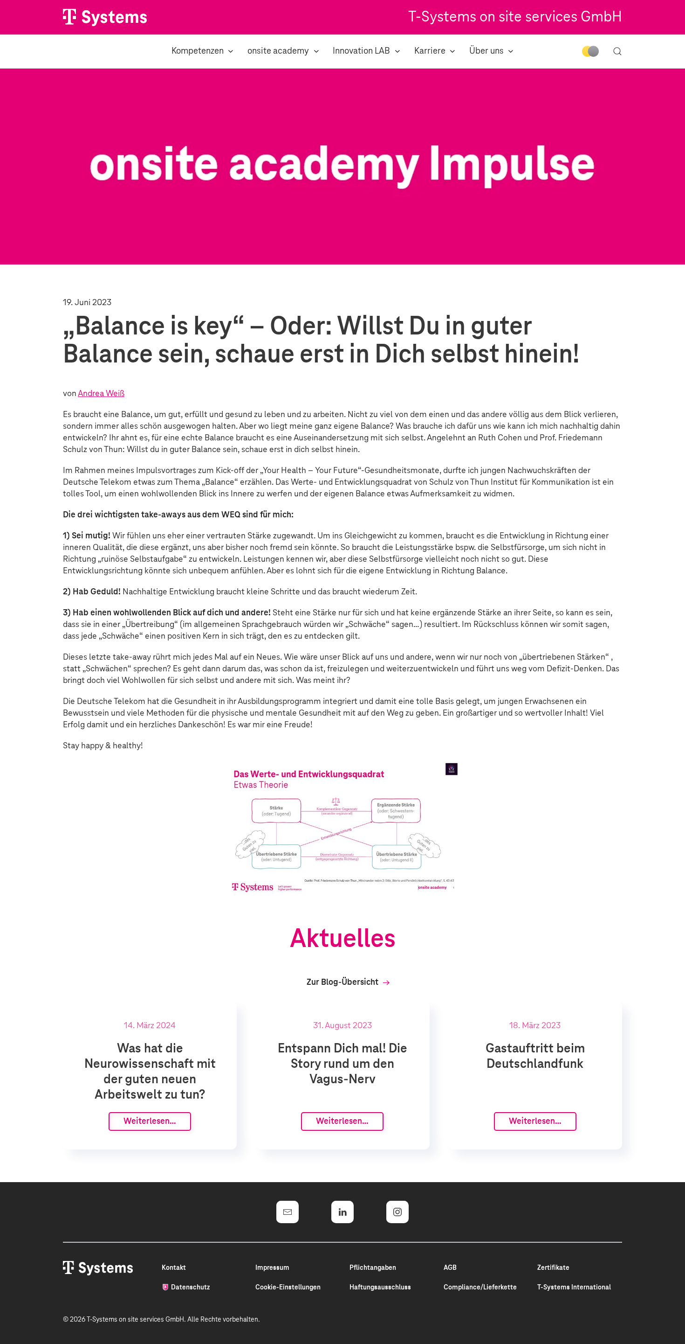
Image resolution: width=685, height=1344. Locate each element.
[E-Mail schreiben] (287, 1212)
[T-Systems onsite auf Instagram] (397, 1212)
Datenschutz (190, 1287)
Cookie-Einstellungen (288, 1287)
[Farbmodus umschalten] (590, 51)
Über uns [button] (486, 51)
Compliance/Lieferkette (480, 1287)
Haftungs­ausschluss (380, 1287)
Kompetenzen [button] (197, 51)
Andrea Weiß (101, 393)
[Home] (105, 17)
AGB (450, 1268)
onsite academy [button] (278, 51)
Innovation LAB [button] (361, 51)
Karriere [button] (429, 51)
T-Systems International (574, 1287)
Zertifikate (553, 1268)
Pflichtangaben (372, 1268)
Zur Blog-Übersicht (342, 982)
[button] (617, 51)
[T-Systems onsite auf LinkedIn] (342, 1212)
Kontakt (174, 1268)
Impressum (272, 1268)
